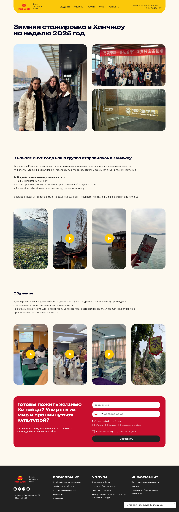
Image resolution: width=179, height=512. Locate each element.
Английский (58, 499)
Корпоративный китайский (64, 490)
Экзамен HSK (58, 494)
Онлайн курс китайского (63, 486)
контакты (114, 6)
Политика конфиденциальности (145, 482)
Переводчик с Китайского (103, 490)
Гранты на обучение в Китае (104, 486)
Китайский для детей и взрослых (67, 482)
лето (101, 6)
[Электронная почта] (28, 489)
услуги (91, 6)
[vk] (19, 489)
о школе (78, 6)
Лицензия (135, 486)
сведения (65, 6)
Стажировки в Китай (101, 482)
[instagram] (15, 489)
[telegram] (23, 489)
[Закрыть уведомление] (174, 503)
